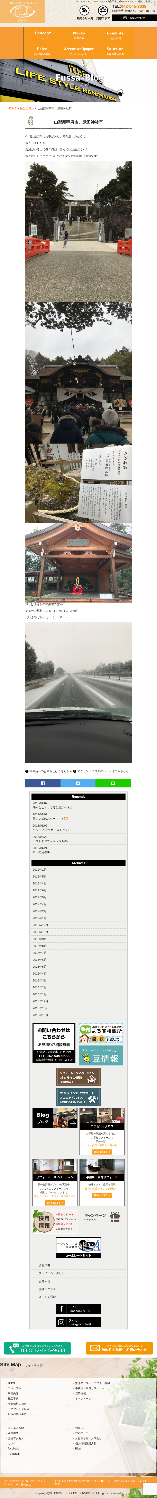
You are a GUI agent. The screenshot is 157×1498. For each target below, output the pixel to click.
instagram (14, 1453)
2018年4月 (40, 883)
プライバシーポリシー (53, 1273)
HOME (12, 108)
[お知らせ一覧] (85, 18)
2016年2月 (40, 987)
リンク (12, 1443)
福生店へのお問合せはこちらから (50, 771)
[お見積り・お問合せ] (119, 1353)
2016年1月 (40, 994)
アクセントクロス (18, 1408)
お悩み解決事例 (17, 1414)
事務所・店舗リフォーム (89, 1388)
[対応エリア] (103, 18)
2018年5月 (40, 876)
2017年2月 (40, 911)
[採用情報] (55, 1233)
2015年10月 (40, 1015)
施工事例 (13, 1398)
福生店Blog (27, 108)
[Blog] (55, 1129)
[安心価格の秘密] (41, 51)
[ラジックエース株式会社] (78, 1256)
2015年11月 (40, 1008)
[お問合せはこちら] (54, 1049)
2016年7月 (40, 952)
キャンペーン (83, 1398)
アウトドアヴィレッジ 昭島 (50, 841)
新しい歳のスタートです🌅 (50, 818)
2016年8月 (40, 945)
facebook (13, 1448)
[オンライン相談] (78, 1084)
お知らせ (44, 1281)
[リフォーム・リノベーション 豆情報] (101, 1064)
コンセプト (14, 1388)
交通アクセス (47, 1289)
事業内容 (13, 1393)
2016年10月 (40, 932)
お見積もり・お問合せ (88, 1438)
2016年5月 (40, 966)
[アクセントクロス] (78, 51)
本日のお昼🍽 (41, 852)
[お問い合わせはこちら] (134, 20)
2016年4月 (40, 973)
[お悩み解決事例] (115, 51)
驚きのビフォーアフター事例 (92, 1383)
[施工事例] (115, 35)
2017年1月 (40, 918)
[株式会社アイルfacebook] (78, 1313)
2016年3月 (40, 980)
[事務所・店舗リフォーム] (102, 1172)
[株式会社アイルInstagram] (78, 1326)
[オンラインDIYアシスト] (78, 1104)
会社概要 (44, 1265)
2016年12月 (40, 925)
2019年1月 (40, 869)
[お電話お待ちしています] (37, 1353)
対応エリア (82, 1433)
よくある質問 (47, 1296)
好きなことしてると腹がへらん (53, 807)
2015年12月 (40, 1001)
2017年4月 (40, 904)
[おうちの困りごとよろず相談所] (101, 1042)
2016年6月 (40, 959)
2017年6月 (40, 890)
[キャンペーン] (102, 1221)
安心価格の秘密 (17, 1403)
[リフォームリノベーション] (55, 1172)
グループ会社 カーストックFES (53, 829)
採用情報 (80, 1393)
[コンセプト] (41, 35)
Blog (78, 1448)
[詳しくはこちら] (102, 1196)
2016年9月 (40, 939)
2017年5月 (40, 897)
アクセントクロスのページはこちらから (103, 771)
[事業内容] (78, 35)
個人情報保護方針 (85, 1443)
